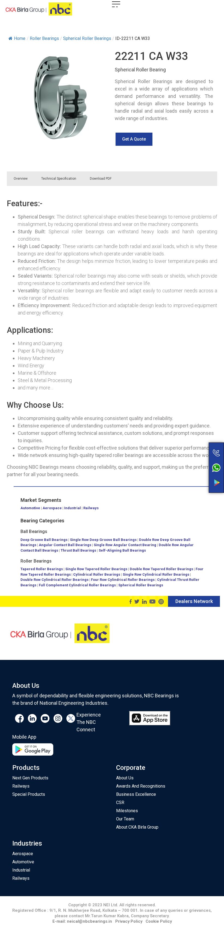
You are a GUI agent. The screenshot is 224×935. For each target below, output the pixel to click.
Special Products (28, 794)
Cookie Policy (159, 921)
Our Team (125, 819)
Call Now (194, 441)
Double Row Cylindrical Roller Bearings (54, 580)
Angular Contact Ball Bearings (65, 545)
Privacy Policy (128, 921)
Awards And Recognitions (140, 786)
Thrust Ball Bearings (78, 550)
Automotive (30, 508)
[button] (134, 139)
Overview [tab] (21, 178)
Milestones (127, 810)
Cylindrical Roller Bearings (96, 574)
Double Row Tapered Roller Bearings (161, 569)
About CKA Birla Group (137, 827)
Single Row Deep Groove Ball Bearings (103, 540)
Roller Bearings (36, 561)
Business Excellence (136, 794)
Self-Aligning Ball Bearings (122, 550)
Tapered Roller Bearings (41, 569)
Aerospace (52, 508)
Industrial (72, 508)
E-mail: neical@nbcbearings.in (82, 921)
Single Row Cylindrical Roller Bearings (156, 574)
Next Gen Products (30, 777)
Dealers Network (194, 601)
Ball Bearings (33, 531)
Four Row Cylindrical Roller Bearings (123, 580)
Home (19, 38)
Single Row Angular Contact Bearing (125, 545)
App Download (194, 472)
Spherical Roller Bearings (140, 585)
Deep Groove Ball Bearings (43, 540)
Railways (91, 508)
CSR (120, 802)
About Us (125, 777)
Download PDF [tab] (100, 178)
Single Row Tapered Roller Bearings (96, 569)
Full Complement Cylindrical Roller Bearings (78, 585)
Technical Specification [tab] (58, 178)
